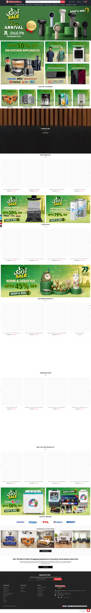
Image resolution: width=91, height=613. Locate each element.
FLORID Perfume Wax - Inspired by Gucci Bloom (79, 407)
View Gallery (45, 550)
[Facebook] (56, 597)
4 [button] (46, 38)
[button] (1, 23)
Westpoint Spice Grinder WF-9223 (34, 189)
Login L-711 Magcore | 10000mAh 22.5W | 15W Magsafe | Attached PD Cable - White (79, 481)
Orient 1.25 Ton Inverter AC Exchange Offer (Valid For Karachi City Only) (11, 258)
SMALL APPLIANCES (45, 107)
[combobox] (42, 2)
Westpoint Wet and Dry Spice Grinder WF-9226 (57, 189)
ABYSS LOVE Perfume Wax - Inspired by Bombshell (57, 407)
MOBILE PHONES (63, 107)
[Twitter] (70, 597)
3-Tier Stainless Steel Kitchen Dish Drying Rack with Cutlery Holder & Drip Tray (11, 189)
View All (45, 226)
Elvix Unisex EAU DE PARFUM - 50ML (11, 407)
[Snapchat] (64, 597)
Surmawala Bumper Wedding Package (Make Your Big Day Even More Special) (79, 258)
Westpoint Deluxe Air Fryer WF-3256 (79, 189)
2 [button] (43, 38)
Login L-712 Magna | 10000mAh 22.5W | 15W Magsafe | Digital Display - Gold (34, 481)
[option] (45, 23)
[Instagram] (59, 597)
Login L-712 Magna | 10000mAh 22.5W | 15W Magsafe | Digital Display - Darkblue (57, 481)
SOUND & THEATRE (27, 107)
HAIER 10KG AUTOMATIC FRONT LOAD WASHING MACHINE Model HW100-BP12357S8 (34, 333)
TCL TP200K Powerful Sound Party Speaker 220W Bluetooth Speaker (11, 481)
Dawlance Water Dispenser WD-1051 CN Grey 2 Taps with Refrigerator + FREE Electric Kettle (57, 258)
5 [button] (47, 38)
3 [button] (44, 38)
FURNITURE (9, 107)
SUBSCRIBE (57, 579)
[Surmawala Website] (9, 98)
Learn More (45, 567)
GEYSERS (81, 107)
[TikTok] (62, 597)
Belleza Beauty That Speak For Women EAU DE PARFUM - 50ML (34, 407)
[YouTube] (67, 597)
